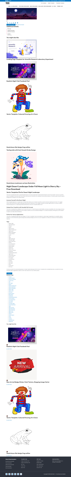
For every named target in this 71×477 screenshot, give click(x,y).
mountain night (12, 303)
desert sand (11, 290)
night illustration (12, 308)
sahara (10, 313)
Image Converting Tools (25, 460)
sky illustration (11, 320)
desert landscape (12, 288)
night (10, 306)
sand (10, 316)
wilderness (11, 321)
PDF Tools (22, 464)
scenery (10, 318)
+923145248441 (58, 462)
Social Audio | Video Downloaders (44, 6)
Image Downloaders (33, 6)
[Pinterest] (10, 0)
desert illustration (12, 287)
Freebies (58, 6)
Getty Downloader (9, 462)
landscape (11, 295)
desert (10, 284)
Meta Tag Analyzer (40, 465)
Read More (9, 273)
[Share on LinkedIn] (11, 23)
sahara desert (11, 315)
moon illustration (12, 299)
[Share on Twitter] (7, 23)
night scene (11, 312)
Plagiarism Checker (40, 460)
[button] (46, 3)
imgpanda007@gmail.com (58, 460)
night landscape (12, 310)
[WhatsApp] (21, 474)
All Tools (54, 6)
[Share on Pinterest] (13, 23)
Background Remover (46, 0)
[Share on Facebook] (9, 23)
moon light (11, 301)
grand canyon (11, 293)
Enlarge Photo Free (61, 0)
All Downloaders (14, 6)
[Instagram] (9, 0)
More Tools (23, 467)
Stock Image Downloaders (24, 6)
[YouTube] (18, 474)
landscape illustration (13, 297)
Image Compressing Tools (25, 462)
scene (10, 317)
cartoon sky (11, 280)
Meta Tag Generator (40, 464)
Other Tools (23, 465)
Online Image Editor (54, 0)
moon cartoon (11, 298)
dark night (11, 283)
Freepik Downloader (20, 24)
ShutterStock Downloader (10, 461)
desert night (11, 289)
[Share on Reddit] (15, 23)
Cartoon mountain (12, 279)
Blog (62, 6)
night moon (11, 311)
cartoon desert (12, 278)
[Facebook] (6, 0)
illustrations (11, 294)
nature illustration (12, 304)
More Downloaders (9, 467)
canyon (10, 276)
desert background (12, 285)
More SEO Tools (39, 467)
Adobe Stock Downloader (10, 464)
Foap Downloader (8, 466)
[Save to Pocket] (17, 23)
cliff (9, 281)
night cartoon (11, 307)
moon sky (11, 302)
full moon (10, 292)
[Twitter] (7, 0)
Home (9, 6)
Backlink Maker (39, 462)
